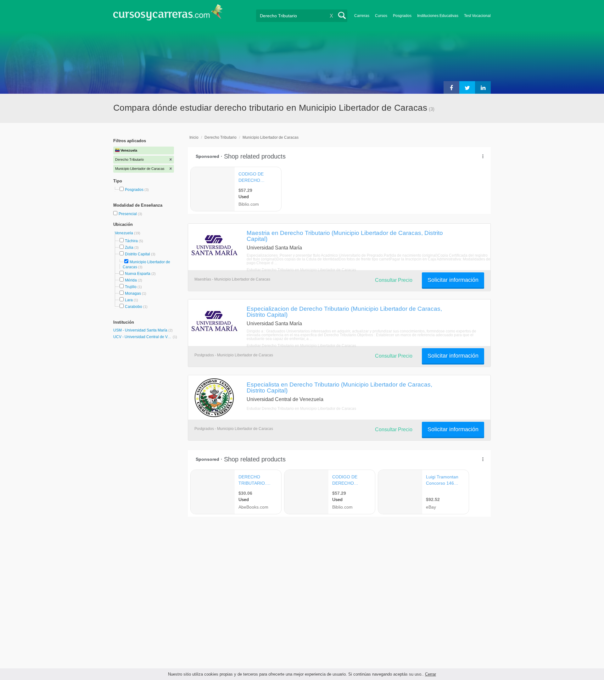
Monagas (133, 293)
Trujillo (131, 287)
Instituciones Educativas (437, 16)
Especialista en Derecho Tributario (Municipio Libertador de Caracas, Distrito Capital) (339, 387)
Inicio (194, 137)
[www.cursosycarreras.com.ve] (168, 14)
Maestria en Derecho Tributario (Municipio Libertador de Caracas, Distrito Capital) (345, 235)
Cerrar (430, 674)
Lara (129, 300)
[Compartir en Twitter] (467, 87)
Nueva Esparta (137, 273)
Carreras (361, 16)
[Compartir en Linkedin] (483, 87)
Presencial (128, 214)
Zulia (129, 247)
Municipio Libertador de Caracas (271, 137)
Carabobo (133, 306)
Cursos (381, 16)
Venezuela (124, 233)
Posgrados (402, 16)
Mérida (131, 280)
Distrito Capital (137, 254)
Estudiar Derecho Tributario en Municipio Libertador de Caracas (301, 270)
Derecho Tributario (220, 137)
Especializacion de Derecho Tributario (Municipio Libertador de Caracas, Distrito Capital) (344, 311)
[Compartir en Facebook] (451, 87)
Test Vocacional (477, 16)
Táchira (131, 241)
